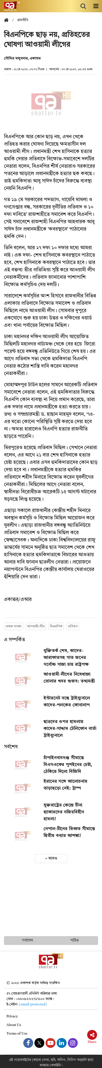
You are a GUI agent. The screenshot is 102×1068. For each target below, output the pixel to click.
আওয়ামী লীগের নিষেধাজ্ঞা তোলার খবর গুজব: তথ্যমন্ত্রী (69, 677)
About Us (13, 1025)
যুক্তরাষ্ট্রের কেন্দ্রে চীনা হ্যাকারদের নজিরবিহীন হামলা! (64, 812)
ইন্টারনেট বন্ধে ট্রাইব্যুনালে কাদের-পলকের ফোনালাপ (67, 701)
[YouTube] (50, 1043)
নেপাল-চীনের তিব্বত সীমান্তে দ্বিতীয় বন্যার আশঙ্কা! (69, 832)
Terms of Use (16, 1033)
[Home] (8, 20)
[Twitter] (39, 1043)
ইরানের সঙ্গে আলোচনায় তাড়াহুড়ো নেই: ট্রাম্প (65, 785)
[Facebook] (28, 1043)
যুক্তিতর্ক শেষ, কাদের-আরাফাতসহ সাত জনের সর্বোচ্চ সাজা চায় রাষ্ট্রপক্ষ (66, 658)
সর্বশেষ (11, 747)
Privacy (12, 1016)
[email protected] (33, 1004)
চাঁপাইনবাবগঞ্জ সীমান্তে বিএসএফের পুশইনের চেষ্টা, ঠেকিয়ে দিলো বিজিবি (68, 765)
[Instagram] (73, 1043)
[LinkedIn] (62, 1043)
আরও (52, 858)
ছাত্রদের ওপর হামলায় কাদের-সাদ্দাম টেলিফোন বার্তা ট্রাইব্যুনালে (70, 729)
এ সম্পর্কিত (14, 640)
